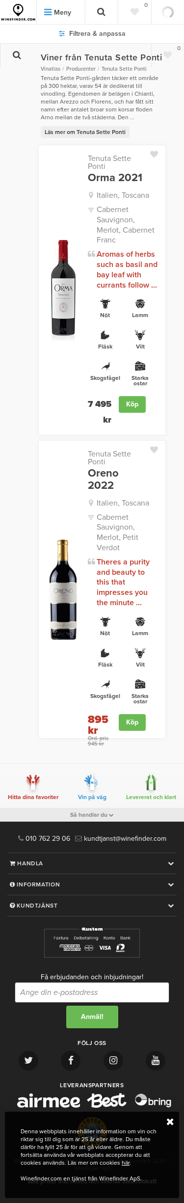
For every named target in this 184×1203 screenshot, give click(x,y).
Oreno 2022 (103, 479)
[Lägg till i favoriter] (157, 152)
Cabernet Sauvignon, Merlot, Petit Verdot (117, 532)
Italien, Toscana (123, 195)
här (126, 1162)
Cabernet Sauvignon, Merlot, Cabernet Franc (126, 225)
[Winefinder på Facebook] (70, 1060)
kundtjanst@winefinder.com (124, 838)
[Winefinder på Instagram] (113, 1060)
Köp (132, 404)
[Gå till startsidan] (18, 12)
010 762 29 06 (47, 838)
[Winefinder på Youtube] (155, 1060)
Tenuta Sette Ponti (109, 162)
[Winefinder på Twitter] (28, 1060)
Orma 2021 (115, 178)
